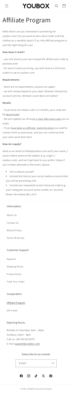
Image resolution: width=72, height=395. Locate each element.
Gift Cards (12, 310)
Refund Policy (14, 230)
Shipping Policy (15, 266)
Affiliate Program (16, 302)
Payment (11, 258)
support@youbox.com (27, 343)
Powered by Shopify (43, 389)
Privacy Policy (14, 274)
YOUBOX (30, 389)
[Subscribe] (52, 363)
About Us (12, 215)
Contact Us (13, 222)
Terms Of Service (15, 237)
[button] (6, 6)
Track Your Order (16, 281)
